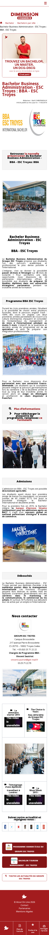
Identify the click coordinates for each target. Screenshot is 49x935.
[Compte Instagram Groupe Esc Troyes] (25, 826)
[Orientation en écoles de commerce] (1, 23)
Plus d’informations (27, 409)
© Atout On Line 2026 (24, 902)
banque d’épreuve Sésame (31, 508)
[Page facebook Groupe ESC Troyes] (5, 826)
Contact (24, 905)
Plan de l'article (19, 930)
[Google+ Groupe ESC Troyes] (44, 826)
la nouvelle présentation (23, 155)
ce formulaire (29, 419)
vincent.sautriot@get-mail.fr (24, 659)
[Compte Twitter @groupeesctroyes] (11, 826)
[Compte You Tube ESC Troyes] (18, 826)
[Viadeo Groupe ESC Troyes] (31, 826)
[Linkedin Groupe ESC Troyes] (38, 826)
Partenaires (24, 908)
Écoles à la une (32, 927)
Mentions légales (24, 911)
